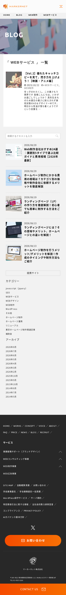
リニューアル (12, 325)
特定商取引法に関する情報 (16, 504)
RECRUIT (44, 432)
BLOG (34, 432)
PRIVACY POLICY (32, 511)
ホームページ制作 (14, 317)
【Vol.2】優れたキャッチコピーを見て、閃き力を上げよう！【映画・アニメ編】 (42, 77)
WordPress (11, 309)
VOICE (42, 426)
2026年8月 (11, 347)
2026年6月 (11, 355)
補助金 (9, 334)
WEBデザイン (12, 301)
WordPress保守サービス (15, 498)
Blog (19, 15)
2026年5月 (11, 359)
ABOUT (53, 426)
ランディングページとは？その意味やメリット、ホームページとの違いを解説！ (42, 231)
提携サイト (33, 273)
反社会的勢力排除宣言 (43, 504)
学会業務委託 (9, 492)
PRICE (14, 432)
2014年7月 (11, 392)
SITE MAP (8, 485)
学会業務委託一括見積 (30, 492)
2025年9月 (11, 380)
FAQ (5, 432)
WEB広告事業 (9, 474)
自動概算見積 (23, 485)
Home (6, 15)
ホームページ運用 (14, 321)
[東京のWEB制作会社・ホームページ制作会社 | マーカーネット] (15, 6)
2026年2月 (11, 372)
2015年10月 (12, 384)
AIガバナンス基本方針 (13, 517)
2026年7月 (11, 351)
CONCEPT (30, 426)
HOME (6, 426)
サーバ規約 (36, 498)
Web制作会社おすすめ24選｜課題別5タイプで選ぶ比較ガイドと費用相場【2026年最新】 (41, 155)
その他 (9, 313)
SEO (8, 293)
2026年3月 (11, 368)
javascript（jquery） (17, 288)
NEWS (24, 432)
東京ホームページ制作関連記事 (20, 330)
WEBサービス (50, 15)
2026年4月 (11, 364)
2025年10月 (12, 376)
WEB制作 (32, 15)
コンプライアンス (11, 511)
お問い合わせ (39, 485)
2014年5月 (11, 397)
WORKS (17, 426)
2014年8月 (11, 388)
